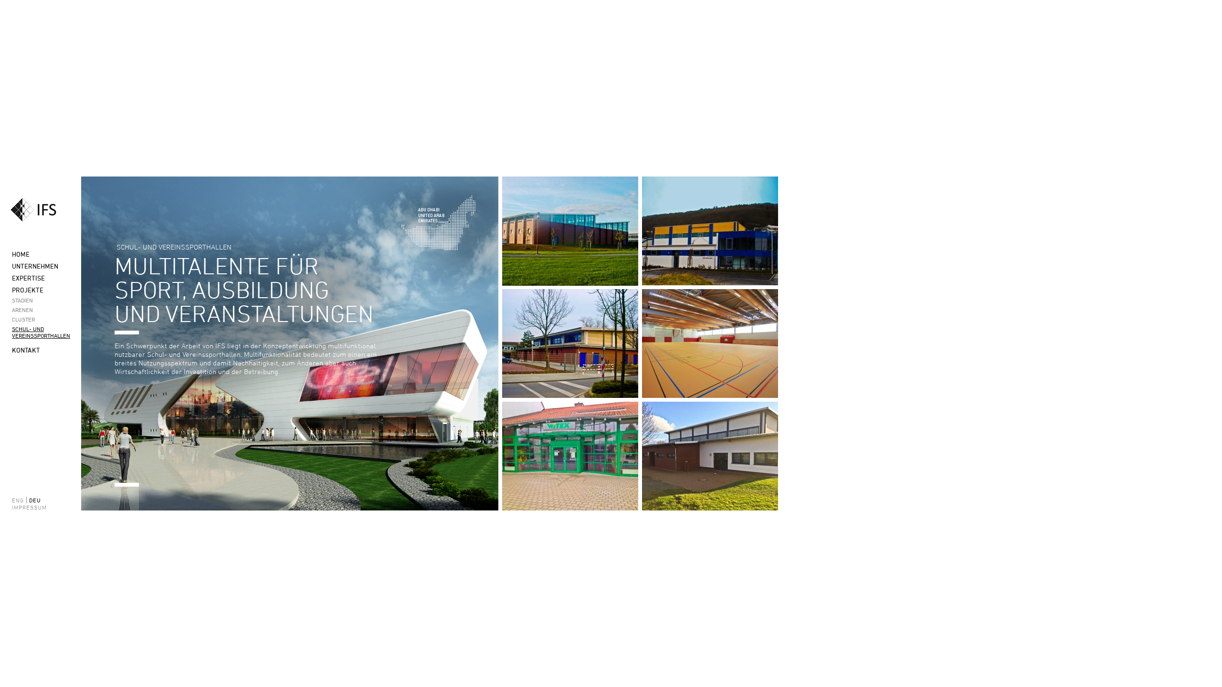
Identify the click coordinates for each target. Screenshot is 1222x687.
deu (35, 500)
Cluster (23, 319)
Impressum (24, 507)
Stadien (22, 300)
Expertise (28, 278)
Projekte (27, 290)
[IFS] (41, 210)
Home (21, 254)
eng (18, 500)
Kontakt (26, 350)
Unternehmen (35, 266)
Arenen (22, 309)
